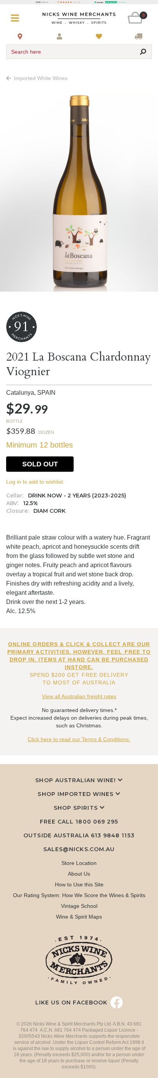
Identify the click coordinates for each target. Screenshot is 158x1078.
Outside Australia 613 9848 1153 (78, 835)
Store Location (79, 863)
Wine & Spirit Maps (79, 917)
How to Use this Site (79, 884)
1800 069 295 (97, 821)
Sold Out (40, 464)
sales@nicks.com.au (79, 849)
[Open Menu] (18, 18)
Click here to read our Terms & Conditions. (79, 739)
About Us (79, 874)
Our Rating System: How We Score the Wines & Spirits (79, 895)
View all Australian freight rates (79, 696)
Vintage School (79, 906)
